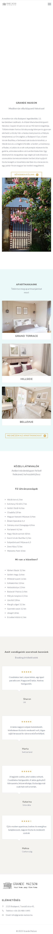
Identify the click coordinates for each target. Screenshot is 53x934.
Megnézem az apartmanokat (24, 435)
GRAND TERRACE (26, 336)
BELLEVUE (26, 422)
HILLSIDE (26, 379)
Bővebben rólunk (25, 174)
